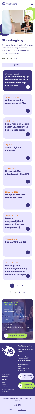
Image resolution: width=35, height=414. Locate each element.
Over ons (4, 379)
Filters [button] (18, 65)
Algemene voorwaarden (10, 398)
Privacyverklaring (25, 398)
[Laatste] (24, 292)
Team (3, 382)
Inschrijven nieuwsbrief (28, 376)
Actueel (4, 384)
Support (17, 401)
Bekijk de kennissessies (17, 336)
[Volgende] (20, 292)
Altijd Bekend (9, 3)
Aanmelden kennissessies (28, 386)
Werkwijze (5, 387)
